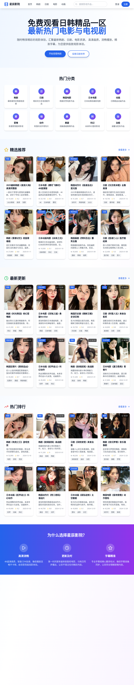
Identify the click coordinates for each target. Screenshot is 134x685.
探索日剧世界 (78, 53)
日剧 (47, 4)
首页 (30, 4)
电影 (55, 4)
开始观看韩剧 (55, 53)
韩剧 (38, 4)
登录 (117, 4)
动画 (63, 4)
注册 (126, 4)
